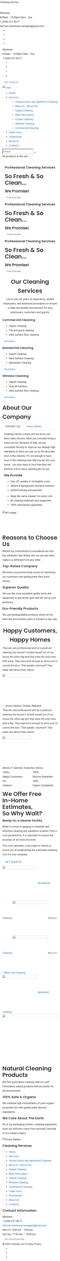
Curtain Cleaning (24, 119)
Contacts (14, 145)
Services (14, 97)
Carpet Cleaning (24, 110)
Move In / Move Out (26, 106)
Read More (10, 341)
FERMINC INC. (13, 426)
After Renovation (24, 114)
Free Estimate (14, 197)
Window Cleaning (24, 123)
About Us (14, 141)
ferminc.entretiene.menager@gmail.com (24, 1225)
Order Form (15, 132)
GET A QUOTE (11, 82)
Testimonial (15, 136)
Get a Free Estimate (14, 1239)
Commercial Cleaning (27, 128)
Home (12, 93)
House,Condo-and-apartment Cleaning (36, 101)
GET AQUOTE (13, 862)
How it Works (34, 426)
